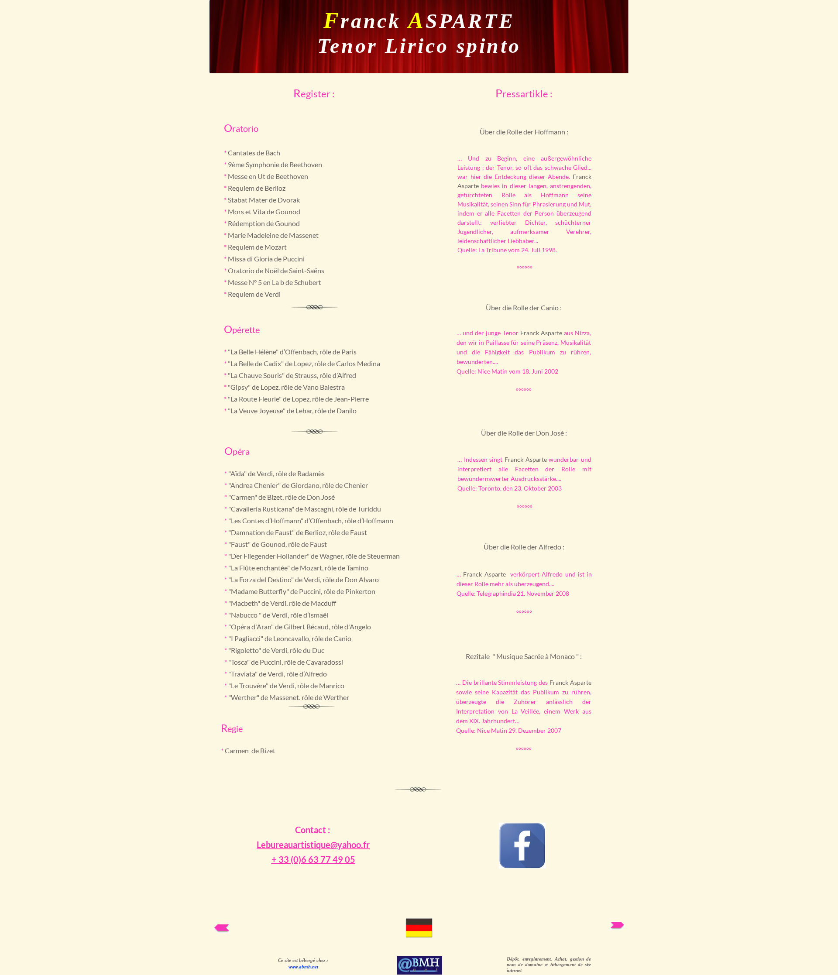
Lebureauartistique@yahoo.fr (313, 844)
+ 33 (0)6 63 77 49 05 (313, 859)
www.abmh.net (303, 966)
